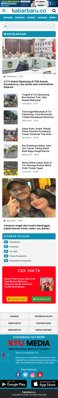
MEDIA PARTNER (44, 330)
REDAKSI (14, 316)
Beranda (8, 17)
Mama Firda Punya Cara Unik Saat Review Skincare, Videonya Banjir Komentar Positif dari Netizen (19, 282)
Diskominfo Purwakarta (20, 260)
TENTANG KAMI (43, 323)
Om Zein (13, 251)
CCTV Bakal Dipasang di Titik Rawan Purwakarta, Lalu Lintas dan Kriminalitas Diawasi (28, 84)
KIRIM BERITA (14, 330)
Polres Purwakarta (18, 256)
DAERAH (31, 17)
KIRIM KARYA (14, 323)
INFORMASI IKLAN (43, 316)
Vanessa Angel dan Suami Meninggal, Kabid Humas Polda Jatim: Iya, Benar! (27, 227)
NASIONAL (20, 17)
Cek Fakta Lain (42, 299)
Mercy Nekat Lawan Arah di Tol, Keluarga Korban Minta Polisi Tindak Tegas (37, 165)
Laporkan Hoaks (18, 299)
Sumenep (14, 246)
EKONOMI (42, 17)
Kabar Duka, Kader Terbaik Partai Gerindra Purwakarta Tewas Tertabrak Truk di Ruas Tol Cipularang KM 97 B (38, 132)
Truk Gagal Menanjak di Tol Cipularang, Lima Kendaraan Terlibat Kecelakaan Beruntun (38, 114)
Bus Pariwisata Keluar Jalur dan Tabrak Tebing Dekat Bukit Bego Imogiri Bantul (36, 148)
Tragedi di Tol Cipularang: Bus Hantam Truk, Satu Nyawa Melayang (36, 97)
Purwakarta (14, 242)
